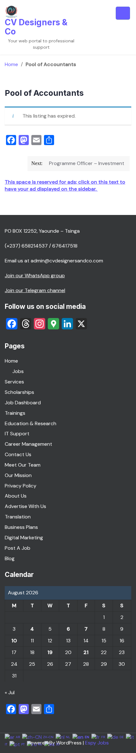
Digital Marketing (24, 537)
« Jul (10, 692)
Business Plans (21, 527)
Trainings (15, 413)
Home (11, 64)
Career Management (28, 444)
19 (50, 652)
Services (14, 381)
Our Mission (18, 475)
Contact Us (18, 454)
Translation (18, 516)
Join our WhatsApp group (35, 275)
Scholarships (19, 392)
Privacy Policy (20, 485)
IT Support (17, 433)
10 (14, 640)
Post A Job (17, 548)
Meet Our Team (22, 465)
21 (86, 652)
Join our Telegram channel (35, 290)
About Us (16, 496)
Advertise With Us (25, 506)
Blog (10, 558)
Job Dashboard (23, 402)
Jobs (18, 371)
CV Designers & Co (36, 26)
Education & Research (30, 423)
